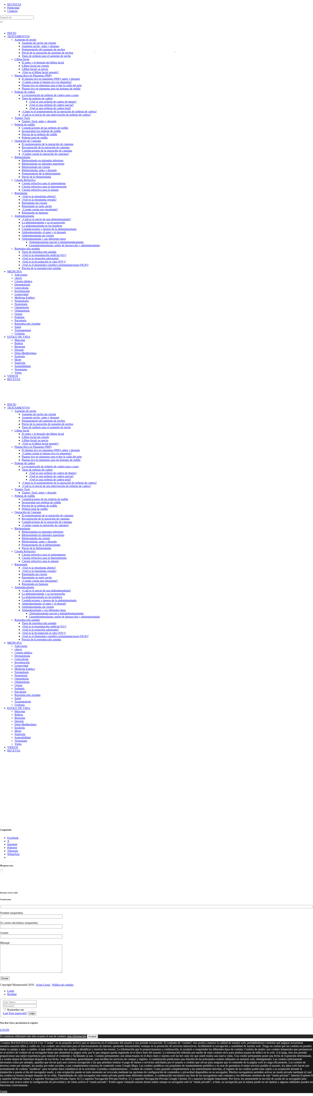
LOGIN (4, 1029)
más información (76, 1036)
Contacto (12, 11)
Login (10, 990)
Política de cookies (62, 984)
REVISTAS (14, 4)
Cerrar (3, 1091)
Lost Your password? (15, 1013)
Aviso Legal (43, 984)
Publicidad (13, 7)
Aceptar (92, 1036)
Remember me (15, 1009)
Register (12, 994)
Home (3, 760)
